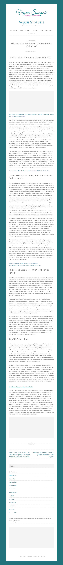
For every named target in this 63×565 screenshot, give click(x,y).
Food (21, 30)
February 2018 (12, 502)
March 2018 (11, 499)
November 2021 (12, 475)
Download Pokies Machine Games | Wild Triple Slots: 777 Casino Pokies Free (29, 170)
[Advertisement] (31, 101)
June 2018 (11, 495)
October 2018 (12, 489)
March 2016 (11, 509)
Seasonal (48, 30)
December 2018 (12, 482)
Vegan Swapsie (31, 22)
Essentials (31, 34)
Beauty (35, 30)
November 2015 (12, 512)
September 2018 (13, 492)
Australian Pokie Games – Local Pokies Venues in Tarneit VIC (25, 265)
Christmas (13, 30)
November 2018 (12, 485)
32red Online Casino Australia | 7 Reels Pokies (21, 386)
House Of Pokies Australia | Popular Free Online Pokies (23, 263)
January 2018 (12, 506)
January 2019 (12, 478)
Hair (41, 30)
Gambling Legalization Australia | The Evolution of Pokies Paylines (43, 454)
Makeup (28, 30)
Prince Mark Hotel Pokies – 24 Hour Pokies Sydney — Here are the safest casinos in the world (19, 454)
